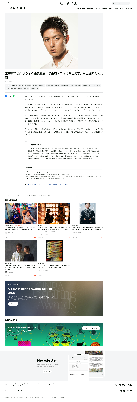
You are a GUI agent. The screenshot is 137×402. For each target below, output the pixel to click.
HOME (6, 195)
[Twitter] (11, 8)
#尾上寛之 (8, 85)
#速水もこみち (49, 85)
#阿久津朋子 (78, 85)
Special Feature (118, 8)
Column (104, 8)
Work (52, 383)
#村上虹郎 (35, 85)
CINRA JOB (129, 8)
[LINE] (24, 8)
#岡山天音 (57, 85)
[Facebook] (17, 8)
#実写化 (71, 85)
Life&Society (46, 383)
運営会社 (16, 397)
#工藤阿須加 (28, 85)
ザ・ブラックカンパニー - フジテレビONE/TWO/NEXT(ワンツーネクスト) (49, 184)
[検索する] (113, 3)
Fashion (20, 385)
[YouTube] (21, 8)
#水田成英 (13, 88)
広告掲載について (29, 397)
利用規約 (62, 397)
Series (110, 8)
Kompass (19, 390)
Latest (79, 8)
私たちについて (8, 397)
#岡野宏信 (20, 88)
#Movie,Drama (64, 85)
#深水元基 (14, 85)
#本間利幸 (26, 88)
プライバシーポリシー (53, 397)
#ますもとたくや (34, 88)
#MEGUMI (21, 85)
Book (39, 383)
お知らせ (37, 397)
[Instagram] (14, 8)
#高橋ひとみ (41, 85)
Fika (14, 390)
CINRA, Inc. (123, 385)
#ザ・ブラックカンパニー (94, 85)
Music (14, 383)
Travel (14, 385)
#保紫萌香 (85, 85)
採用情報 (21, 397)
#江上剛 (7, 88)
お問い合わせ (43, 397)
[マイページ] (8, 3)
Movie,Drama (12, 195)
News (83, 8)
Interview (98, 8)
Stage (35, 383)
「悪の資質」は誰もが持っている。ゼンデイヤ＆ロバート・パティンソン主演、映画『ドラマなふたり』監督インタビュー (21, 267)
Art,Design (21, 383)
